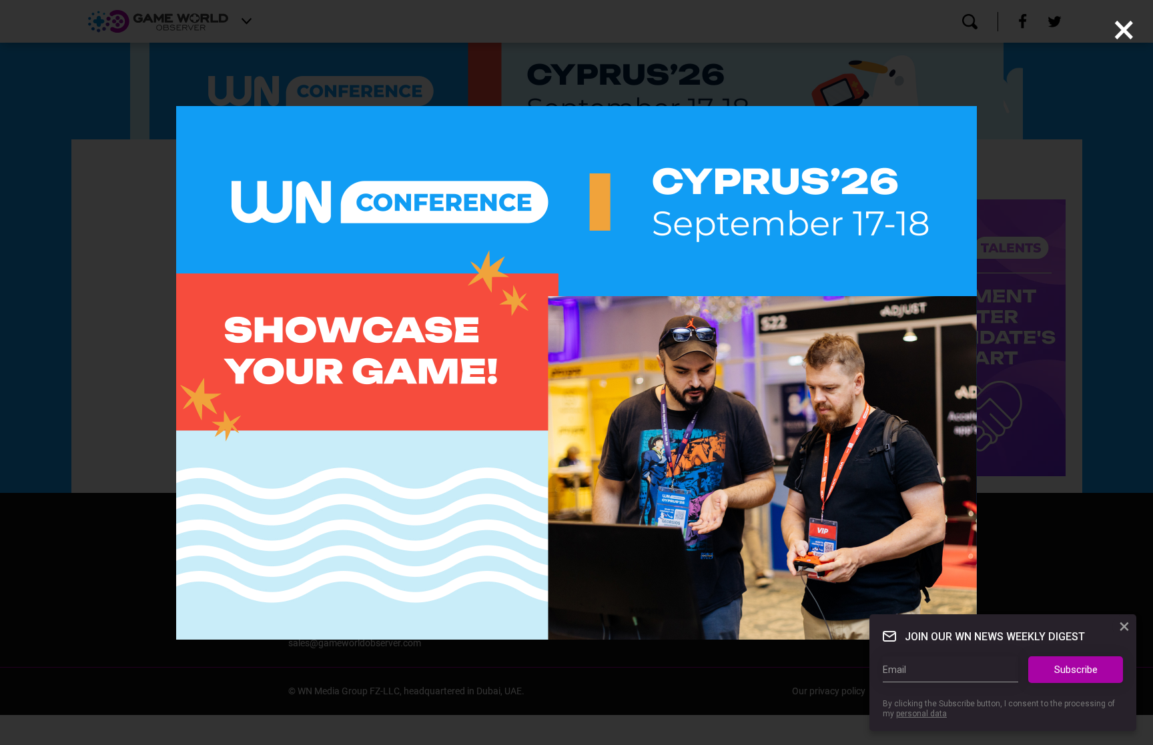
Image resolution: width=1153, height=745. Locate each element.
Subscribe (1076, 670)
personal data (921, 713)
